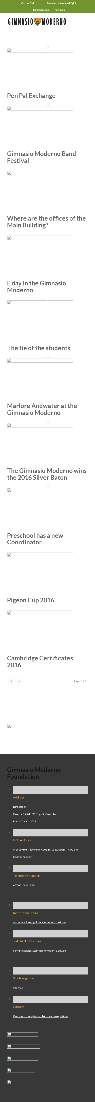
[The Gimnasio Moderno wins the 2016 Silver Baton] (40, 425)
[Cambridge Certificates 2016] (40, 613)
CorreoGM (27, 3)
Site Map (18, 988)
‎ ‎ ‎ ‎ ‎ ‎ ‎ (40, 3)
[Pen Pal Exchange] (40, 50)
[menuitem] (27, 3)
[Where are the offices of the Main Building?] (40, 173)
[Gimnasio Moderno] (39, 22)
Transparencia (40, 9)
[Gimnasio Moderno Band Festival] (40, 108)
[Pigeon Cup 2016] (40, 555)
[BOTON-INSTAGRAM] (23, 1047)
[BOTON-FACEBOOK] (22, 1035)
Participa (60, 9)
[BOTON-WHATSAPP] (23, 1082)
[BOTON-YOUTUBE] (22, 1058)
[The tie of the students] (40, 303)
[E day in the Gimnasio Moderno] (40, 238)
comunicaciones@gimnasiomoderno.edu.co (39, 922)
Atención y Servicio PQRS (61, 3)
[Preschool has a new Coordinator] (40, 490)
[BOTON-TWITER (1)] (21, 1070)
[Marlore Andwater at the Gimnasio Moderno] (40, 361)
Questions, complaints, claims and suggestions (40, 1016)
